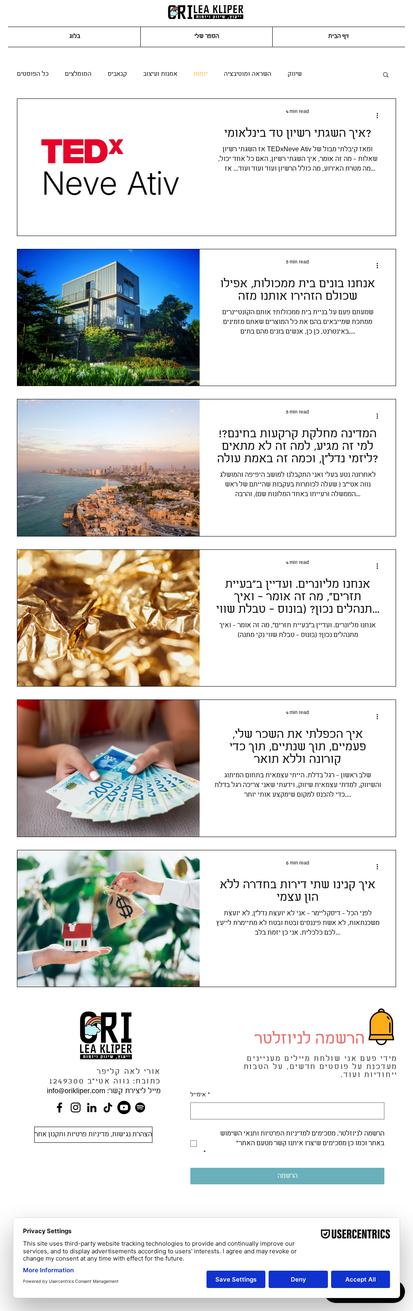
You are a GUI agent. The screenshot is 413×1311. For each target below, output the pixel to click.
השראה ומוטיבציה (247, 74)
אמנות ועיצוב (160, 74)
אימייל (200, 1095)
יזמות (201, 74)
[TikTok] (108, 1107)
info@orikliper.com (76, 1091)
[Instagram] (75, 1107)
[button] (386, 75)
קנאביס (117, 74)
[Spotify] (140, 1107)
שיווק (295, 74)
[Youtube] (124, 1107)
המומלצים (78, 74)
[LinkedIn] (91, 1107)
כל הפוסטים (33, 74)
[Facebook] (59, 1107)
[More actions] (380, 115)
